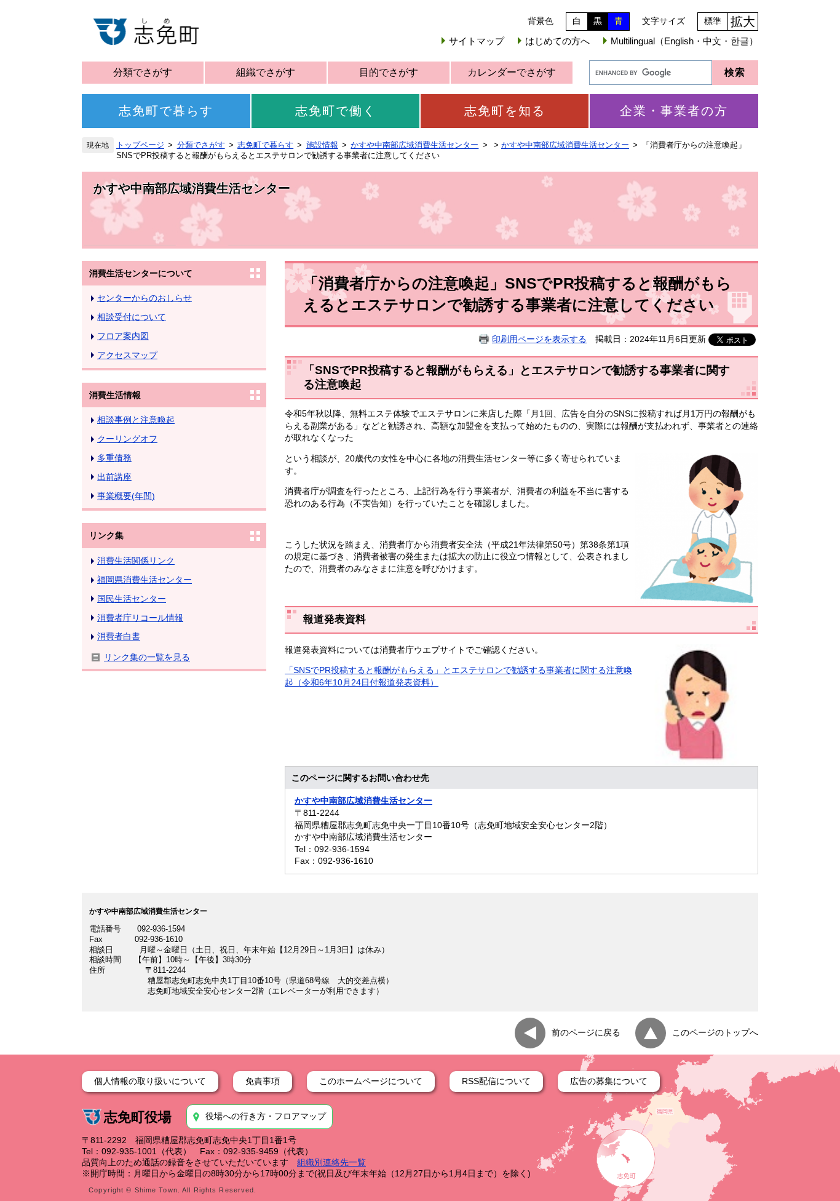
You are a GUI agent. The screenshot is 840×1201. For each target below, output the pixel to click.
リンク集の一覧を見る (147, 657)
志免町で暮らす (166, 111)
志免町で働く (335, 111)
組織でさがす (265, 72)
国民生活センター (131, 599)
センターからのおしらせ (144, 298)
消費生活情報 (115, 395)
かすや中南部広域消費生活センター (414, 145)
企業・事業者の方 (674, 111)
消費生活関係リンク (136, 560)
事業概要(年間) (126, 496)
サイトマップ (476, 41)
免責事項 (262, 1081)
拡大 (743, 21)
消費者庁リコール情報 (140, 618)
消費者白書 (118, 636)
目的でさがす (388, 72)
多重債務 (114, 458)
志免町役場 (138, 1117)
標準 (712, 21)
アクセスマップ (127, 355)
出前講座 (114, 477)
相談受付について (131, 317)
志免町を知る (504, 111)
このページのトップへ (715, 1032)
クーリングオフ (127, 439)
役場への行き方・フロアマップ (265, 1116)
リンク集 (106, 535)
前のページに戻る (586, 1032)
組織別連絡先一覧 (331, 1162)
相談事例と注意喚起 (136, 420)
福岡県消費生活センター (144, 580)
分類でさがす (142, 72)
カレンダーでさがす (511, 72)
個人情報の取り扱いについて (150, 1081)
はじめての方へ (557, 41)
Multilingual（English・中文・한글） (684, 41)
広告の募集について (609, 1081)
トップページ (140, 145)
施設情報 (322, 145)
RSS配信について (496, 1081)
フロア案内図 (123, 336)
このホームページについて (370, 1081)
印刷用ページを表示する (539, 339)
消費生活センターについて (140, 273)
